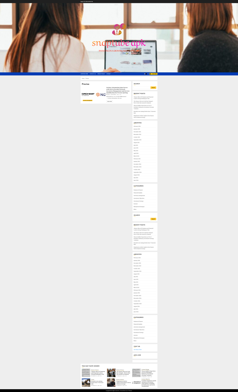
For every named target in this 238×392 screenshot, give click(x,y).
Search (137, 84)
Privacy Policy (101, 73)
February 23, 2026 (121, 376)
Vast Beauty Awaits (138, 349)
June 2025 (136, 148)
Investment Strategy (138, 201)
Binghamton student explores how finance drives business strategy (144, 247)
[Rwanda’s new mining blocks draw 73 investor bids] (86, 382)
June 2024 (136, 180)
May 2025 (136, 150)
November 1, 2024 (115, 94)
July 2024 (136, 177)
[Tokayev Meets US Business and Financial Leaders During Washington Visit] (86, 373)
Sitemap (108, 73)
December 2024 (137, 164)
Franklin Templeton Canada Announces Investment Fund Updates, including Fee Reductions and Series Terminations (149, 383)
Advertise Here (84, 73)
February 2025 (137, 158)
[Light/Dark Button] (145, 73)
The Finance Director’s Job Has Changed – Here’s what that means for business (123, 373)
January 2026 (137, 129)
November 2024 (137, 166)
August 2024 (137, 175)
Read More (109, 101)
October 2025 (137, 137)
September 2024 (137, 172)
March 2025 (136, 156)
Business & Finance (138, 190)
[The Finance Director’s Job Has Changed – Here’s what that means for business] (111, 373)
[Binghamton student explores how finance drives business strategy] (111, 382)
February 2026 (137, 126)
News (135, 209)
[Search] (148, 74)
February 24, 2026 (95, 376)
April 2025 (136, 153)
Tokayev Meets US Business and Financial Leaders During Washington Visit (143, 97)
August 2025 (137, 142)
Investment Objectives (139, 198)
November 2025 (137, 134)
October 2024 (137, 169)
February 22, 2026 (146, 376)
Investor (136, 203)
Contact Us (93, 73)
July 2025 (136, 145)
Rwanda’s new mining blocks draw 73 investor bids (97, 382)
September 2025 (137, 139)
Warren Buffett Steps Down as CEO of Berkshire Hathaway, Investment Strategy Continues (144, 107)
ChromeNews (123, 390)
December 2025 (137, 131)
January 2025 (137, 161)
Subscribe (154, 73)
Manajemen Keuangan (139, 206)
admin (108, 94)
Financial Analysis (138, 192)
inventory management (87, 100)
